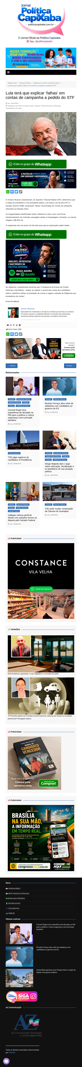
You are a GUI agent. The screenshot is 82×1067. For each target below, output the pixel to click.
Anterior (12, 366)
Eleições (37, 106)
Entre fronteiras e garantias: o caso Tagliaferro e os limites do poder (33, 674)
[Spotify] (20, 325)
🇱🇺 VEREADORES (13, 889)
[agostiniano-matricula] (41, 58)
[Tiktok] (17, 325)
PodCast (25, 402)
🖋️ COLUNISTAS (12, 908)
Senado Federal (14, 511)
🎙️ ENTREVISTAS (13, 903)
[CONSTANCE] (41, 581)
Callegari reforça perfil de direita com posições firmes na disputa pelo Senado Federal (22, 517)
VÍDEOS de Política (23, 406)
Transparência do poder (14, 108)
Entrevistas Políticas (23, 399)
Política (11, 406)
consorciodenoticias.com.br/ (30, 320)
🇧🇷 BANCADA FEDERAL (15, 898)
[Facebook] (14, 325)
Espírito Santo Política (53, 456)
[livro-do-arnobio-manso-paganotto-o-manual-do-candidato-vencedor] (41, 348)
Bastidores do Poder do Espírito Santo (21, 106)
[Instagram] (11, 325)
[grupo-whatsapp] (36, 164)
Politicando (57, 106)
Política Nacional (47, 106)
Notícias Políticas (14, 402)
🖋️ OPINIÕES (14, 629)
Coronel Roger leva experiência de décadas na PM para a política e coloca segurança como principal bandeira (21, 415)
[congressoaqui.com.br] (41, 838)
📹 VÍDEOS (10, 913)
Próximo (69, 366)
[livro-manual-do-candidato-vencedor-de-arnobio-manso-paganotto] (34, 763)
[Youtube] (8, 325)
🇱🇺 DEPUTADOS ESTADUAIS (17, 894)
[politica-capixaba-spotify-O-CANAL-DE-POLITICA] (33, 261)
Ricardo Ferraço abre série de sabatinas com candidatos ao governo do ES (59, 406)
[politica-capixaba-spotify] (41, 179)
